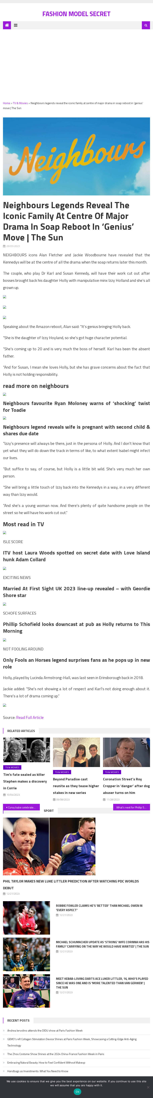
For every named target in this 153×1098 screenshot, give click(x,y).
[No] (148, 1087)
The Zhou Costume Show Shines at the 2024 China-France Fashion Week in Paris (55, 1054)
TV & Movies (20, 103)
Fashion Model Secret (76, 14)
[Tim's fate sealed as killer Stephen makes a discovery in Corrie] (26, 750)
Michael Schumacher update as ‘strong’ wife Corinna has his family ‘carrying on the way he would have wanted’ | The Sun (102, 944)
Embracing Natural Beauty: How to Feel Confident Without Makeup (46, 1062)
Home (6, 103)
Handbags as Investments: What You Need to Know (37, 1071)
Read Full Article (30, 717)
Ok (77, 1091)
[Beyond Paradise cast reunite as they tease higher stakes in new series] (76, 752)
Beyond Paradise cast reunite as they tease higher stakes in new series (76, 785)
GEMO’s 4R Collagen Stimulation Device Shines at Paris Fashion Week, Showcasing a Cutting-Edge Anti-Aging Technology (71, 1042)
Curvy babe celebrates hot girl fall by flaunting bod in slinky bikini (24, 807)
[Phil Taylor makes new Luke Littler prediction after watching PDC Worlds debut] (76, 846)
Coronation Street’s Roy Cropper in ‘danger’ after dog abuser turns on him (126, 785)
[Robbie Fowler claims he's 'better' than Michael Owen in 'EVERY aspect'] (26, 918)
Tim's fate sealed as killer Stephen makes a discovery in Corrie (25, 781)
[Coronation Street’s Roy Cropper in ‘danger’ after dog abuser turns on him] (126, 752)
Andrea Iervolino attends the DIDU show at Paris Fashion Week (45, 1030)
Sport (49, 810)
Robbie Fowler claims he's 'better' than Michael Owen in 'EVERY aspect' (99, 907)
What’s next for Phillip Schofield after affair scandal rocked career (133, 807)
